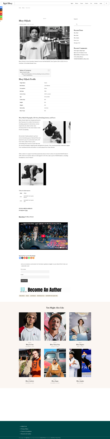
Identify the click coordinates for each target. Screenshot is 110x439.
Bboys (76, 3)
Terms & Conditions (26, 431)
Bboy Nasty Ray (55, 344)
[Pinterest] (27, 258)
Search (76, 19)
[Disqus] (55, 404)
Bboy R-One (30, 344)
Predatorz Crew (83, 52)
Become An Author (26, 434)
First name (23, 269)
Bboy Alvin (86, 58)
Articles (95, 3)
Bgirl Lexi (76, 52)
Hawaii (27, 295)
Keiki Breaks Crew (40, 295)
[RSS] (31, 258)
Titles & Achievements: (27, 75)
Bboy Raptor (80, 344)
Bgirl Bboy (7, 3)
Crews (81, 3)
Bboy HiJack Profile (25, 72)
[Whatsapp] (29, 258)
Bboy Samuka (76, 37)
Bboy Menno (80, 56)
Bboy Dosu (22, 217)
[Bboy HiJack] (32, 164)
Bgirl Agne (82, 50)
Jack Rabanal (33, 295)
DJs (91, 3)
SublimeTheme (43, 437)
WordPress (53, 437)
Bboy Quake (80, 381)
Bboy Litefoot (30, 381)
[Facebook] (20, 258)
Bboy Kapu (55, 381)
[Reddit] (24, 258)
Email (22, 274)
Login (101, 3)
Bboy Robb (76, 35)
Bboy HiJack (22, 295)
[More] (33, 258)
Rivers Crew (76, 40)
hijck (26, 210)
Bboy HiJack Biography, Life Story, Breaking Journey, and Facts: (36, 74)
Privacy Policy (24, 429)
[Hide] (0, 21)
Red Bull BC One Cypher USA (51, 295)
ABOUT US (24, 426)
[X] (22, 258)
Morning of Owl (77, 43)
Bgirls (72, 3)
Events (86, 3)
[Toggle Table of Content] (48, 70)
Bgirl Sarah (23, 24)
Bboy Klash (76, 32)
